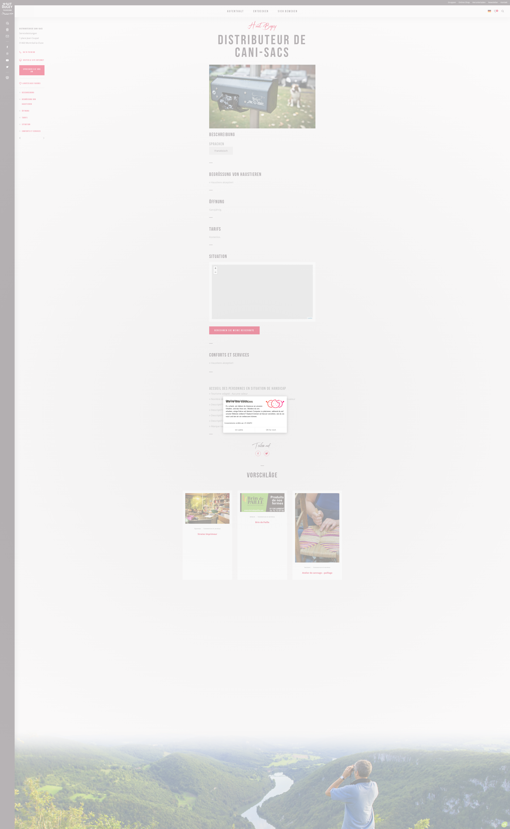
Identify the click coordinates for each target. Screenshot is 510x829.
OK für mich (271, 430)
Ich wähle (239, 430)
